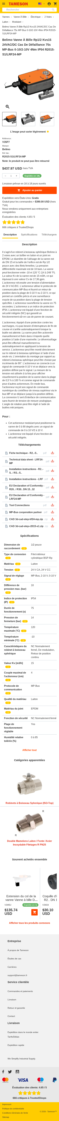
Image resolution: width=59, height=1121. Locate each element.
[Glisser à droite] (5, 84)
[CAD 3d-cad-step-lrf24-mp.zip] (52, 520)
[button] (4, 3)
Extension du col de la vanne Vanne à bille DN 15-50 (21, 900)
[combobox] (29, 10)
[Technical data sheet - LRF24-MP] (52, 462)
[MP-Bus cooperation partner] (52, 513)
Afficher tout (29, 750)
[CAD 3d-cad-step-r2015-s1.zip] (52, 527)
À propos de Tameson (18, 950)
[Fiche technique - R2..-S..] (52, 453)
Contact (11, 1016)
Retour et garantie (16, 1008)
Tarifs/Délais (13, 1037)
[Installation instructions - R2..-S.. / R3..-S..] (52, 471)
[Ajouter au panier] (34, 912)
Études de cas (14, 958)
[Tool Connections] (52, 506)
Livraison (12, 999)
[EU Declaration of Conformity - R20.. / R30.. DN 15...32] (52, 488)
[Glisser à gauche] (53, 84)
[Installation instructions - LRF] (52, 479)
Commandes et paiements (20, 991)
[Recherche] (54, 10)
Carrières (12, 967)
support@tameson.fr (17, 975)
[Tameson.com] (18, 4)
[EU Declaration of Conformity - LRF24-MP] (52, 497)
